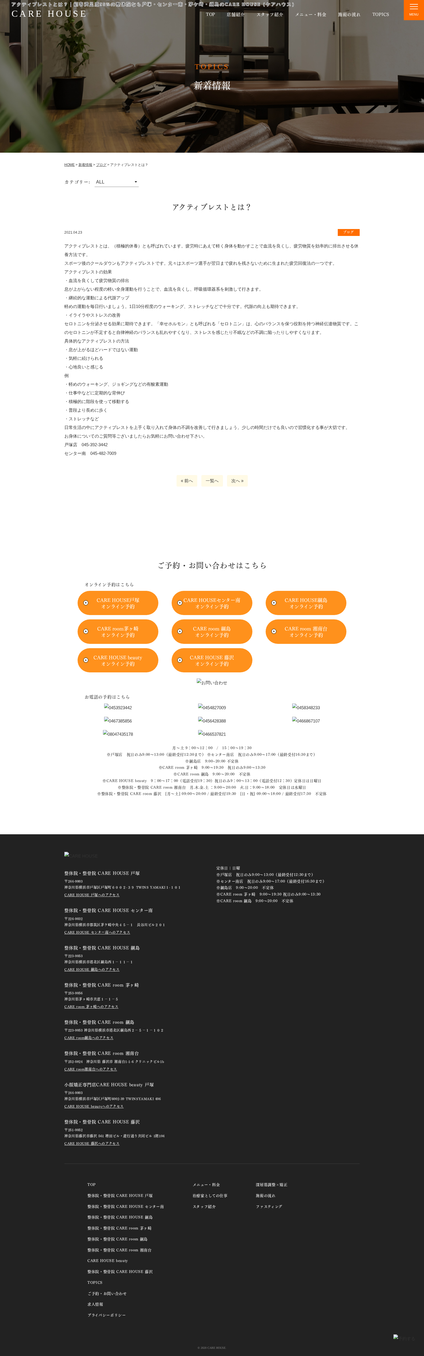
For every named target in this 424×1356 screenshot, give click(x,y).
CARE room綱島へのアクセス (88, 1037)
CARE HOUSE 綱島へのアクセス (91, 969)
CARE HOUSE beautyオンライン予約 (117, 660)
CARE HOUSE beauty (107, 1260)
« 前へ (187, 480)
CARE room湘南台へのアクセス (90, 1069)
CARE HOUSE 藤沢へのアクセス (91, 1143)
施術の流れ (349, 14)
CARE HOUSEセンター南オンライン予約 (211, 603)
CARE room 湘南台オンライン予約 (306, 631)
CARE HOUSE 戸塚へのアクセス (91, 894)
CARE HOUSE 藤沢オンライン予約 (212, 660)
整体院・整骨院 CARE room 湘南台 (119, 1250)
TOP (210, 14)
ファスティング (269, 1206)
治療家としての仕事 (210, 1195)
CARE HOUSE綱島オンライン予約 (306, 603)
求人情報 (95, 1304)
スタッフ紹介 (270, 14)
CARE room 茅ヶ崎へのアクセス (91, 1006)
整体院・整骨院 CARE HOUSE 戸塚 (120, 1195)
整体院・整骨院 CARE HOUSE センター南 (125, 1206)
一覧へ (212, 480)
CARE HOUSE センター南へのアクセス (97, 932)
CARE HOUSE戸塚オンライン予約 (118, 603)
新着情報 (85, 165)
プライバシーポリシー (106, 1315)
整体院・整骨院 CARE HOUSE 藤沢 (120, 1271)
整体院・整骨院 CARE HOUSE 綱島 (120, 1217)
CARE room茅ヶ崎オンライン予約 (117, 631)
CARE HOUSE (50, 13)
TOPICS (381, 14)
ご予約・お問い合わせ (107, 1293)
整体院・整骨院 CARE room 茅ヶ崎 (119, 1228)
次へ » (237, 480)
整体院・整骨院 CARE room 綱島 (117, 1239)
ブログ (101, 165)
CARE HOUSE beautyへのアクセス (94, 1106)
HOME (69, 165)
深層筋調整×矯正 (271, 1184)
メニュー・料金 (311, 14)
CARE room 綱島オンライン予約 (212, 631)
